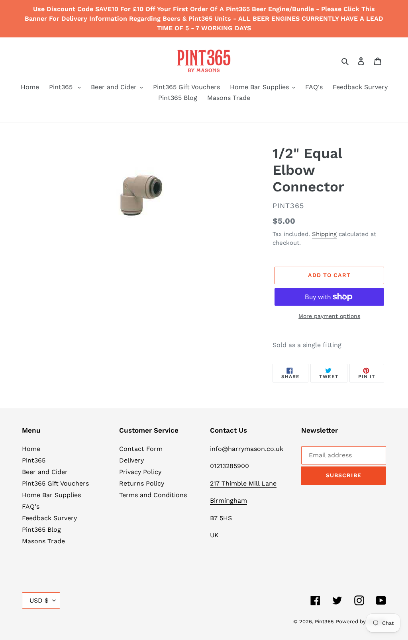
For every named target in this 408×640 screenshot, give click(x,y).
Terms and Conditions (153, 495)
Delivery (131, 460)
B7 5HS (221, 518)
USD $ (39, 600)
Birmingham (228, 500)
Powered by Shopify (361, 621)
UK (214, 535)
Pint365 (33, 460)
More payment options (329, 316)
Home (31, 449)
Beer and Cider (45, 472)
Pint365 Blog (41, 529)
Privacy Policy (140, 472)
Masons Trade (43, 541)
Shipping (324, 234)
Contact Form (141, 449)
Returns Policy (141, 483)
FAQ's (30, 506)
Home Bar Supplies (51, 495)
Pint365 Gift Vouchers (55, 483)
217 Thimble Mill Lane (243, 483)
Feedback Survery (49, 518)
